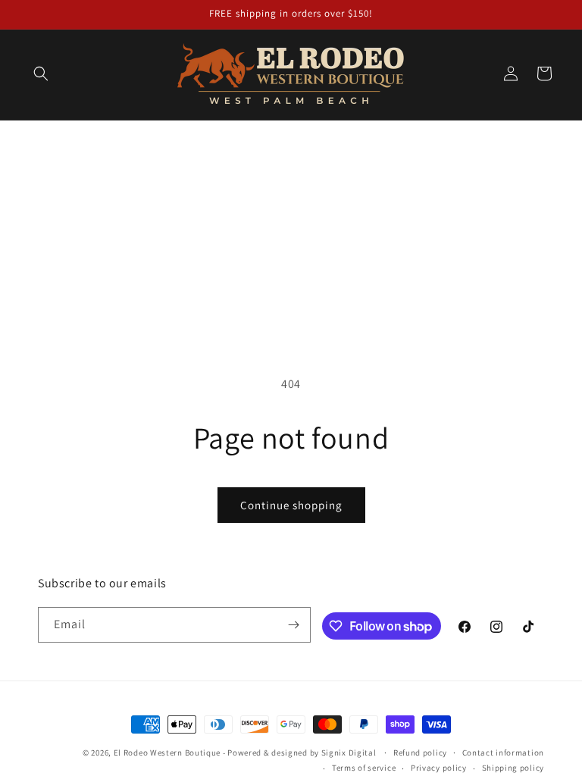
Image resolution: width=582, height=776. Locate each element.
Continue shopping (291, 505)
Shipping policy (513, 767)
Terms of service (364, 767)
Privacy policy (439, 767)
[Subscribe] (293, 625)
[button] (41, 73)
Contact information (503, 752)
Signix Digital (349, 752)
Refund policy (420, 752)
